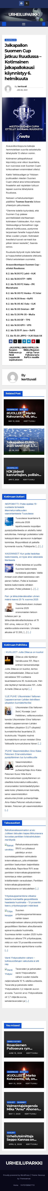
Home (15, 1185)
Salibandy (21, 1102)
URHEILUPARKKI (24, 14)
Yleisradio (24, 439)
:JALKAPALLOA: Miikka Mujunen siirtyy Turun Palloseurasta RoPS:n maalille (31, 352)
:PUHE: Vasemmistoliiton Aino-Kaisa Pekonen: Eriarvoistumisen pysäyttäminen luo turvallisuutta (23, 754)
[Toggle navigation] (24, 24)
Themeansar (25, 1178)
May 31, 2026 (15, 1083)
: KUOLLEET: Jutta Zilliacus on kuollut (24, 652)
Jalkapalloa (10, 40)
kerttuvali (22, 86)
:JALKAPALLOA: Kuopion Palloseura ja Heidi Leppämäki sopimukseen (16, 353)
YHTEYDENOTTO (27, 1185)
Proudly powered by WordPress (16, 1175)
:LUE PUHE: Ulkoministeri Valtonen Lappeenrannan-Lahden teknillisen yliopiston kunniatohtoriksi (22, 699)
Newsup (41, 1175)
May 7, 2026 (15, 1114)
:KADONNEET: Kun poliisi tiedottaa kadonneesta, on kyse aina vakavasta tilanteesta (24, 556)
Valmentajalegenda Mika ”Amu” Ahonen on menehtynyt (23, 1109)
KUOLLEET (23, 409)
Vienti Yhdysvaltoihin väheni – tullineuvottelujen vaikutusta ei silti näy (22, 961)
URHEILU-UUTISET (14, 1041)
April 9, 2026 (15, 1144)
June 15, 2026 (16, 1053)
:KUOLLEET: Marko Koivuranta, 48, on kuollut (20, 416)
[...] (41, 546)
